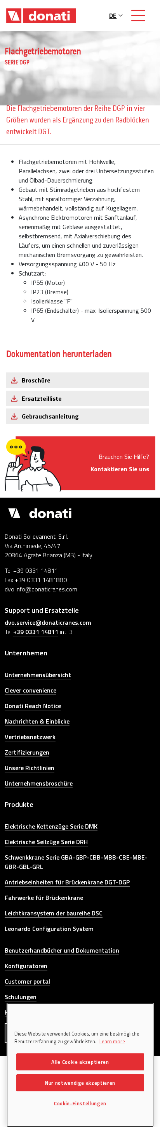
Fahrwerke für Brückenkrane (44, 897)
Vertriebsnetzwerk (30, 736)
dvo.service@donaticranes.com (48, 622)
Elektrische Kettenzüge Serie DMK (51, 826)
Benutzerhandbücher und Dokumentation (62, 950)
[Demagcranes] (41, 15)
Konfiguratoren (26, 965)
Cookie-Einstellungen (80, 1103)
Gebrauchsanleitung (50, 416)
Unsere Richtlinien (29, 767)
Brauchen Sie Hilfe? (119, 463)
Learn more (112, 1041)
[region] (80, 1065)
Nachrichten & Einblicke (37, 721)
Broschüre (36, 380)
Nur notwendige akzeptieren (80, 1083)
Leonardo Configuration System (49, 928)
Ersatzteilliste (42, 398)
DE (113, 15)
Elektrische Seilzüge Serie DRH (46, 841)
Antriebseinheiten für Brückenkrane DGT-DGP (67, 882)
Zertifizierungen (27, 752)
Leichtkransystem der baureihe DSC (54, 913)
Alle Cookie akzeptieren (80, 1062)
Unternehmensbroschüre (39, 783)
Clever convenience (30, 690)
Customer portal (27, 981)
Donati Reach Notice (33, 705)
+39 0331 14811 (35, 631)
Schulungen (21, 996)
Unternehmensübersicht (38, 674)
